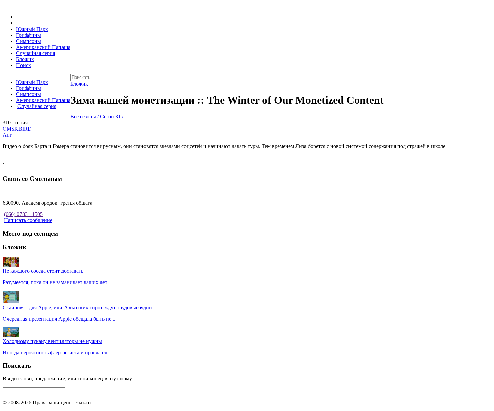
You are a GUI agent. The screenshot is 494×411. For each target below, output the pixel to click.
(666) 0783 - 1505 (23, 214)
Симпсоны (28, 41)
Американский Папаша (43, 47)
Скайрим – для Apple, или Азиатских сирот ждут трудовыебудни (77, 307)
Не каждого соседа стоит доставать (43, 271)
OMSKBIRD (17, 129)
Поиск (23, 65)
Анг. (8, 135)
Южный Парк (32, 29)
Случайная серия (35, 53)
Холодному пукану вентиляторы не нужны (52, 341)
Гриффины (28, 35)
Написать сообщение (28, 220)
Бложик (25, 59)
